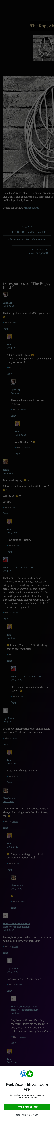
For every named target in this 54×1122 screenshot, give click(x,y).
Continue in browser (27, 1115)
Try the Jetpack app (27, 1106)
